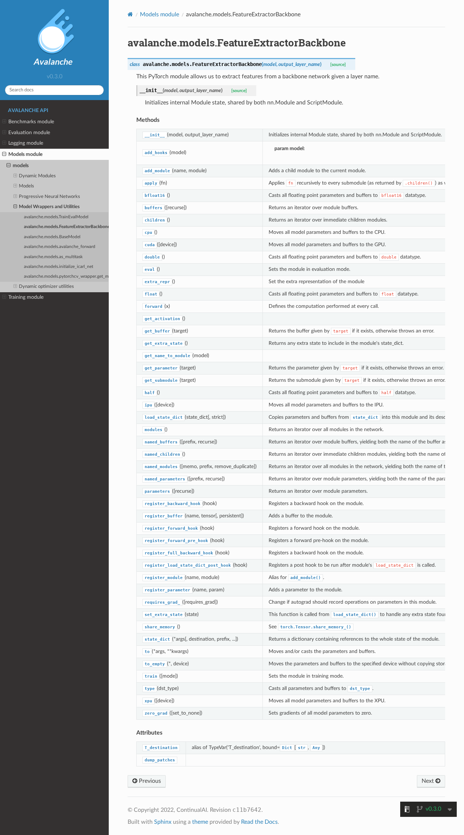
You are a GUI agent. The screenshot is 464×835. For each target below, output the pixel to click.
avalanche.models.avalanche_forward (59, 247)
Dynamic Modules (37, 176)
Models (26, 186)
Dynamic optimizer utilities (46, 286)
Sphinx (162, 822)
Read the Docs (259, 822)
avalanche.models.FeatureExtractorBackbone (66, 227)
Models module (25, 154)
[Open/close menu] (4, 122)
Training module (26, 297)
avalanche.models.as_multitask (53, 257)
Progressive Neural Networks (49, 196)
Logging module (25, 143)
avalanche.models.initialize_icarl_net (58, 267)
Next (428, 781)
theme (200, 822)
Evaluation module (29, 132)
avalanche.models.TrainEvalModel (56, 217)
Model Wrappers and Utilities (49, 206)
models (21, 165)
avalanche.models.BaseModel (52, 237)
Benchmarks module (31, 121)
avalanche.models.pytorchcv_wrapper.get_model (66, 276)
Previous (149, 781)
